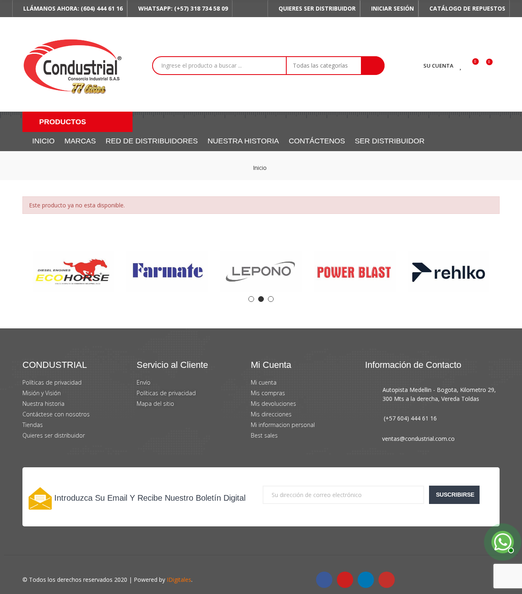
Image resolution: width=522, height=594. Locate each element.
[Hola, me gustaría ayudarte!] (501, 541)
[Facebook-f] (324, 580)
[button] (69, 8)
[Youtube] (345, 580)
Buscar (373, 65)
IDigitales (179, 579)
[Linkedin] (366, 580)
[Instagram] (386, 580)
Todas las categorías (320, 65)
